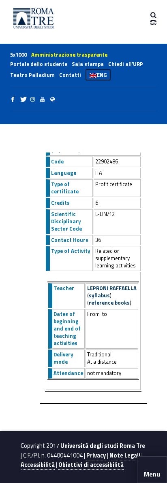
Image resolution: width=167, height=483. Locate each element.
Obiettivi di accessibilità (91, 464)
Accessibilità (38, 464)
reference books (109, 303)
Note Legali (124, 455)
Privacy (96, 455)
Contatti (70, 75)
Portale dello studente (38, 64)
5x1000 (18, 55)
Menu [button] (152, 474)
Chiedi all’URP (125, 64)
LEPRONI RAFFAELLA (112, 288)
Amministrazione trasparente (69, 55)
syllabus (99, 295)
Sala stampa (88, 64)
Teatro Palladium (32, 75)
